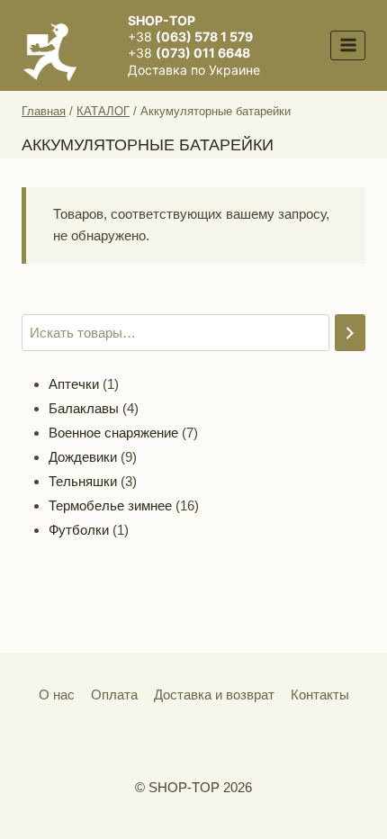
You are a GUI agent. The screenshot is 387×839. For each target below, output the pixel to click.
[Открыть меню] (347, 45)
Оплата (114, 694)
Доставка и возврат (214, 694)
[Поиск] (350, 332)
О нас (57, 694)
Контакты (320, 694)
